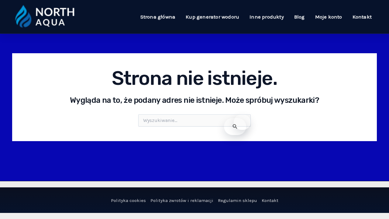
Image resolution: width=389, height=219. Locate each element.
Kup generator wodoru (212, 17)
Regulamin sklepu (237, 200)
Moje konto (328, 17)
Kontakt (362, 17)
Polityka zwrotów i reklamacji (181, 200)
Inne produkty (267, 17)
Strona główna (158, 17)
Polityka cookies (128, 200)
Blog (299, 17)
